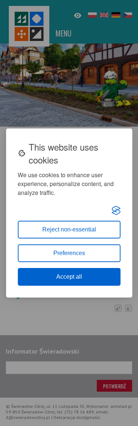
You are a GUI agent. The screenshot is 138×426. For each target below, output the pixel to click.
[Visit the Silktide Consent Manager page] (116, 210)
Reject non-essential (69, 229)
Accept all (69, 277)
